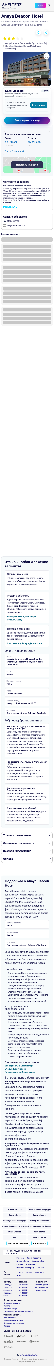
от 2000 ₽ (23, 1287)
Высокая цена (41, 1287)
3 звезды (7, 1290)
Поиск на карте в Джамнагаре (20, 1072)
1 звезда (7, 1285)
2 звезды (7, 1287)
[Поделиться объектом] (46, 32)
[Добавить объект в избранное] (38, 32)
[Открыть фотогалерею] (27, 69)
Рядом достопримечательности (18, 1311)
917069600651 (14, 221)
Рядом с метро (10, 1308)
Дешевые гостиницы (13, 1320)
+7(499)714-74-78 (28, 1355)
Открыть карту (14, 620)
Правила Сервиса (11, 1359)
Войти (40, 5)
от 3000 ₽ (23, 1290)
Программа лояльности (27, 1362)
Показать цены (38, 105)
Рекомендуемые (43, 1285)
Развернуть (10, 207)
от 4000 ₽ (23, 1293)
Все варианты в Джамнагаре (21, 617)
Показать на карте (27, 164)
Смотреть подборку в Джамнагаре (24, 643)
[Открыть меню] (49, 5)
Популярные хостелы (13, 1323)
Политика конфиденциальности (34, 1359)
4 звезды (7, 1293)
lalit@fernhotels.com (16, 225)
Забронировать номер (27, 120)
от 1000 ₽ (23, 1285)
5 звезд (7, 1295)
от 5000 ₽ (23, 1295)
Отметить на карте (11, 1303)
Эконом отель (10, 1318)
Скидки (6, 1326)
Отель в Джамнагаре (15, 1069)
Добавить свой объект (18, 1243)
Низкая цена (40, 1290)
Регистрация (39, 1243)
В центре (7, 1306)
